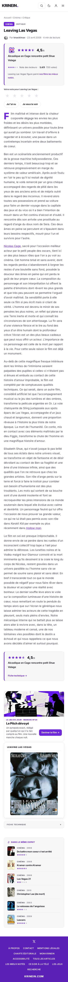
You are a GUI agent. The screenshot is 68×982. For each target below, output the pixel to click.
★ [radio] (7, 95)
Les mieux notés (15, 964)
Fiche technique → (17, 675)
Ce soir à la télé (39, 964)
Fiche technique (16, 824)
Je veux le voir (30, 104)
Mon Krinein (47, 953)
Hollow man (33, 528)
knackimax (19, 37)
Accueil (7, 17)
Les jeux (57, 964)
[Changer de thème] (49, 5)
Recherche (34, 969)
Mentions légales (48, 948)
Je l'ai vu (11, 104)
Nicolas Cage (12, 246)
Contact (28, 948)
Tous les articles (44, 958)
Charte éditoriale (25, 953)
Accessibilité (21, 958)
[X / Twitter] (34, 941)
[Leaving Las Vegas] (34, 783)
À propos (14, 948)
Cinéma (16, 17)
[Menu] (63, 5)
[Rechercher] (41, 6)
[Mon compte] (56, 5)
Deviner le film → (50, 732)
